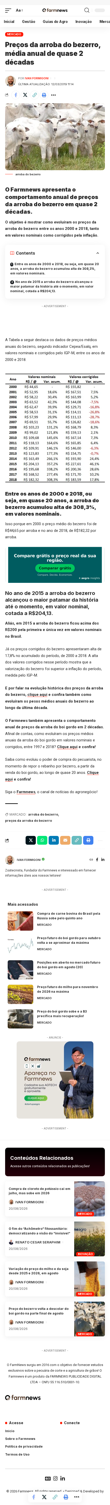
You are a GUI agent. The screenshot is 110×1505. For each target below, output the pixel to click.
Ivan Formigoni (37, 78)
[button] (9, 10)
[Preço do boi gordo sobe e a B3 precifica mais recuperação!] (20, 1018)
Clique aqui (67, 747)
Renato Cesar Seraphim (37, 1242)
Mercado (14, 34)
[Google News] (48, 1478)
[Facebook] (97, 860)
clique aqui (37, 694)
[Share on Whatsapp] (42, 840)
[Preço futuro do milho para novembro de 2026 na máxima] (20, 994)
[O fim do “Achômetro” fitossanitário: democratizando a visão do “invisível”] (89, 1239)
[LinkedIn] (103, 860)
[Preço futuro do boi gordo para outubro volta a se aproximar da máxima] (20, 945)
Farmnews (26, 792)
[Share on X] (25, 95)
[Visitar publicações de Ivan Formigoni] (10, 81)
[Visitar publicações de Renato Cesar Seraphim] (11, 1242)
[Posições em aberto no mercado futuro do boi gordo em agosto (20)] (20, 970)
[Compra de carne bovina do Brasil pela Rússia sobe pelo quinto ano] (20, 921)
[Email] (65, 840)
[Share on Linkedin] (54, 840)
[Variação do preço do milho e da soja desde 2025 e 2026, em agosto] (89, 1278)
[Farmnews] (54, 10)
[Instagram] (55, 1478)
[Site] (91, 860)
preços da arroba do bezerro (28, 821)
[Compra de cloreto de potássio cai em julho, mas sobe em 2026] (89, 1198)
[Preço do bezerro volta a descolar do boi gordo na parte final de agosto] (89, 1319)
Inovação (85, 1254)
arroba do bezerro (43, 814)
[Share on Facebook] (15, 95)
